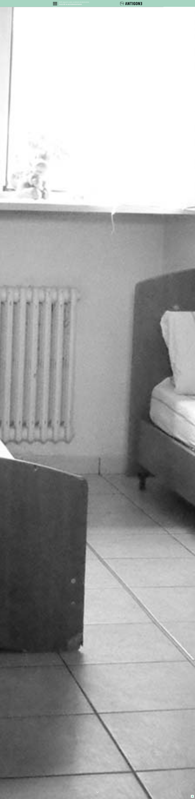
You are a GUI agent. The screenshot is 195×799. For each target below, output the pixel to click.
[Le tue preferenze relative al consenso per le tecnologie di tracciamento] (192, 796)
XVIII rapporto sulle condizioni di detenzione (74, 2)
